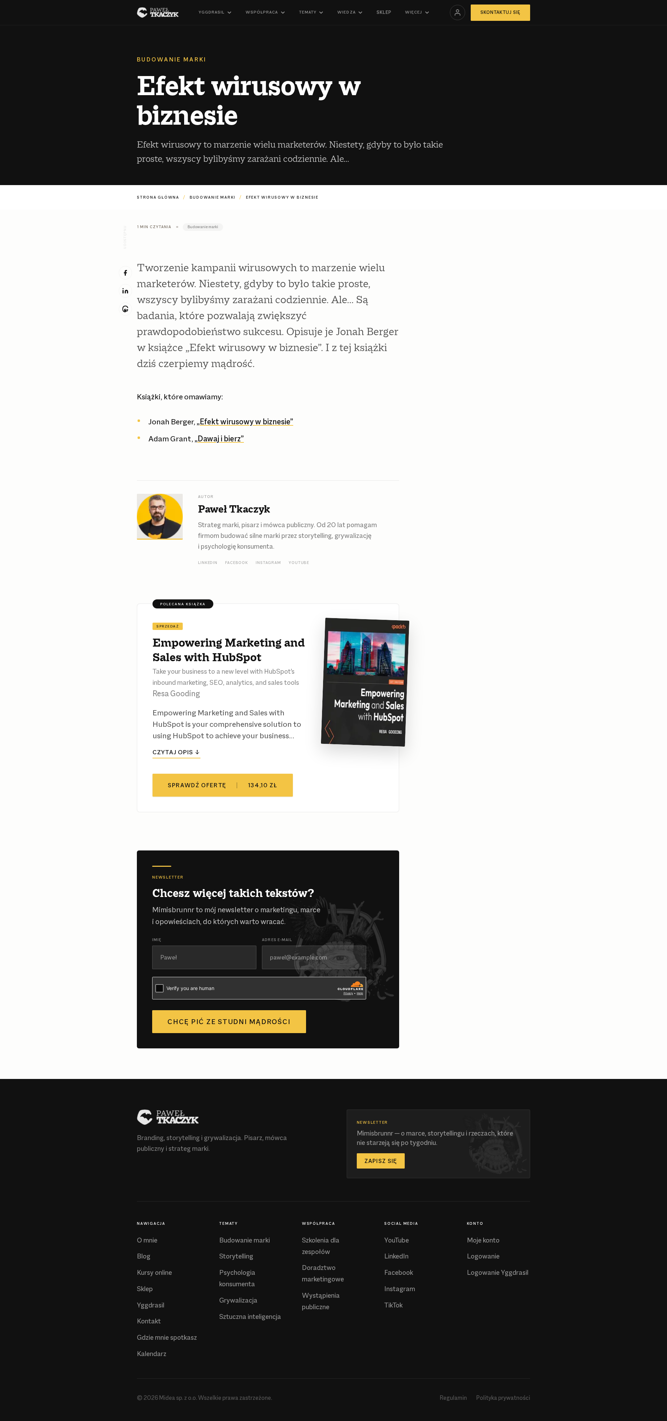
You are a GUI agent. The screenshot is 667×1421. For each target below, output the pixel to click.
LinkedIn (207, 562)
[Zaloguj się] (457, 12)
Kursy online (154, 1272)
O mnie (147, 1240)
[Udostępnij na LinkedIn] (125, 291)
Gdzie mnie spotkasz (167, 1337)
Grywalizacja (238, 1300)
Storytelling (236, 1256)
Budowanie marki (213, 197)
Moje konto (483, 1240)
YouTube (299, 562)
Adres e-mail (277, 939)
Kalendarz (151, 1353)
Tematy (307, 12)
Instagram (268, 562)
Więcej (413, 12)
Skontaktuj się (500, 12)
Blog (143, 1256)
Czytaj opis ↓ (176, 752)
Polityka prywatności (503, 1398)
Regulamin (453, 1398)
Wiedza (346, 12)
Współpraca (262, 12)
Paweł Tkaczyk (234, 508)
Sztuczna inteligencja (250, 1316)
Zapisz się (380, 1161)
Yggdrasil (211, 12)
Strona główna (158, 197)
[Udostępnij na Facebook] (125, 273)
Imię (156, 939)
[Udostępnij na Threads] (125, 309)
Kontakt (149, 1321)
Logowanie (483, 1256)
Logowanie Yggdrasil (497, 1272)
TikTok (393, 1305)
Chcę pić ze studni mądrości (229, 1021)
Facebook (236, 562)
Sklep (384, 12)
